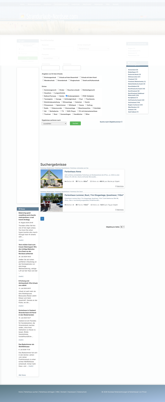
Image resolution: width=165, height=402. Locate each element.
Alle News (22, 375)
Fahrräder (97, 108)
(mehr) (21, 240)
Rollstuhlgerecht (88, 90)
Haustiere (47, 93)
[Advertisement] (28, 102)
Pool (81, 99)
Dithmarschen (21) (134, 77)
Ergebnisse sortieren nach (51, 120)
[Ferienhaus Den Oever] (52, 202)
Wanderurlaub (49, 80)
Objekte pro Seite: (113, 227)
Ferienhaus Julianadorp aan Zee (79, 168)
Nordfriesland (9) (134, 91)
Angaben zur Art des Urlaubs (52, 74)
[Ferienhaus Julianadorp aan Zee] (52, 178)
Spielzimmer (61, 105)
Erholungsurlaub (50, 77)
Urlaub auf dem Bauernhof (68, 77)
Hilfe (57, 392)
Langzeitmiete (59, 93)
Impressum (72, 392)
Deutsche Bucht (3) (134, 74)
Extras (44, 86)
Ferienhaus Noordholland (62, 168)
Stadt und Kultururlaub (90, 80)
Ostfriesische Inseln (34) (136, 100)
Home (21, 392)
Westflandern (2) (133, 107)
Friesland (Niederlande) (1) (137, 81)
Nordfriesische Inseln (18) (136, 89)
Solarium (78, 102)
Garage (58, 99)
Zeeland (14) (132, 109)
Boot (55, 114)
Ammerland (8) (133, 70)
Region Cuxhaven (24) (135, 105)
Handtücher (78, 114)
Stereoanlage (70, 108)
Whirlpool (72, 105)
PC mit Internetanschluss (88, 111)
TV (62, 111)
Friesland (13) (132, 79)
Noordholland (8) (133, 86)
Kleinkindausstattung (52, 102)
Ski (45, 111)
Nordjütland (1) (133, 97)
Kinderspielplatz (73, 96)
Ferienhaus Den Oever (76, 191)
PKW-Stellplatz (88, 96)
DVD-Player (71, 111)
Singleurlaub (75, 80)
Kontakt (63, 392)
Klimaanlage (67, 102)
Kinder (61, 90)
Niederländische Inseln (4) (136, 84)
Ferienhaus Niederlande (47, 168)
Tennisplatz (48, 99)
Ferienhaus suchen (31, 392)
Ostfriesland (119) (134, 102)
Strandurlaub (62, 80)
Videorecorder (56, 108)
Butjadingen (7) (133, 72)
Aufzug (89, 105)
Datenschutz (82, 392)
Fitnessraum (48, 105)
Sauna (81, 105)
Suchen (75, 123)
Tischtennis (90, 99)
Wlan (87, 114)
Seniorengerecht (50, 90)
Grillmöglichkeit (70, 99)
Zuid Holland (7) (133, 112)
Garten (61, 96)
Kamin (87, 102)
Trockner (47, 114)
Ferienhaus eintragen (47, 392)
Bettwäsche (54, 111)
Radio (46, 108)
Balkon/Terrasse (50, 96)
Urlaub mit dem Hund (89, 77)
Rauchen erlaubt (73, 90)
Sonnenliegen (65, 114)
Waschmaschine (84, 108)
